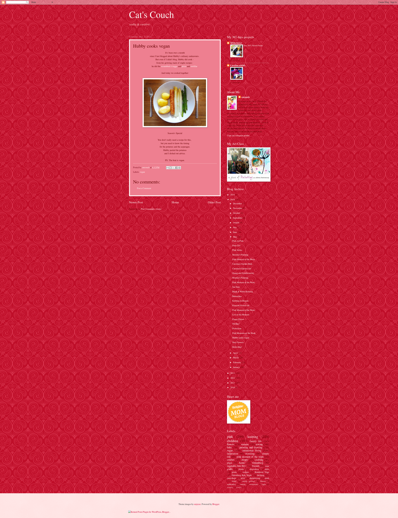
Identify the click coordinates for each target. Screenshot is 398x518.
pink (230, 436)
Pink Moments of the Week (244, 333)
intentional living (251, 450)
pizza (184, 66)
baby (229, 447)
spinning (230, 487)
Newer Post (136, 202)
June (235, 232)
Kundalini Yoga (262, 472)
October (237, 212)
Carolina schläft (237, 65)
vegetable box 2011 (236, 466)
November (238, 208)
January (236, 367)
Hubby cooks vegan (240, 337)
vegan (142, 171)
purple (245, 459)
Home (175, 202)
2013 (232, 373)
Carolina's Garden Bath (242, 263)
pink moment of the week (250, 456)
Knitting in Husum (240, 300)
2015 (232, 194)
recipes (246, 472)
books (241, 469)
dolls (267, 469)
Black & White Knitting (242, 291)
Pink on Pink (237, 240)
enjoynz (197, 504)
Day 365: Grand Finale (253, 45)
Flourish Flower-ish (240, 305)
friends (255, 466)
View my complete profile (238, 135)
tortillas (194, 66)
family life (256, 441)
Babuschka (237, 296)
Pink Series (237, 249)
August (236, 222)
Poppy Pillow (238, 319)
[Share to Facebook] (176, 167)
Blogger (215, 504)
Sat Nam (236, 286)
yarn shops (231, 478)
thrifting (260, 475)
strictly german (248, 481)
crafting (259, 459)
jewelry (239, 487)
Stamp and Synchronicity (243, 273)
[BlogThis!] (170, 167)
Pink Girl (236, 245)
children (232, 440)
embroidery (231, 484)
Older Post (214, 202)
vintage (242, 484)
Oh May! (236, 323)
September (238, 217)
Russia (263, 481)
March (236, 357)
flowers (230, 444)
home (242, 462)
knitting (253, 436)
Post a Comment (144, 188)
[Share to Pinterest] (179, 167)
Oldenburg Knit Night (242, 475)
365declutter (236, 43)
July (235, 227)
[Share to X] (173, 167)
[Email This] (167, 167)
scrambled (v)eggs (169, 66)
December (237, 203)
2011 (232, 382)
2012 (232, 377)
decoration (254, 469)
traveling (250, 453)
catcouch (245, 97)
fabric (234, 481)
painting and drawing (251, 447)
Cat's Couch (151, 14)
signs (264, 484)
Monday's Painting (240, 254)
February (237, 362)
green (234, 472)
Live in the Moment (240, 314)
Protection (236, 328)
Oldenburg (257, 462)
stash (267, 478)
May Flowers (238, 342)
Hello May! (237, 346)
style (243, 478)
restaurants (254, 484)
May (235, 236)
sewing (259, 444)
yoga (229, 462)
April (235, 352)
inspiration (232, 453)
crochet (230, 459)
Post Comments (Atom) (151, 208)
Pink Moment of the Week (243, 259)
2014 (232, 199)
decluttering (255, 478)
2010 (232, 387)
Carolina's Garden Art (241, 268)
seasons (245, 444)
